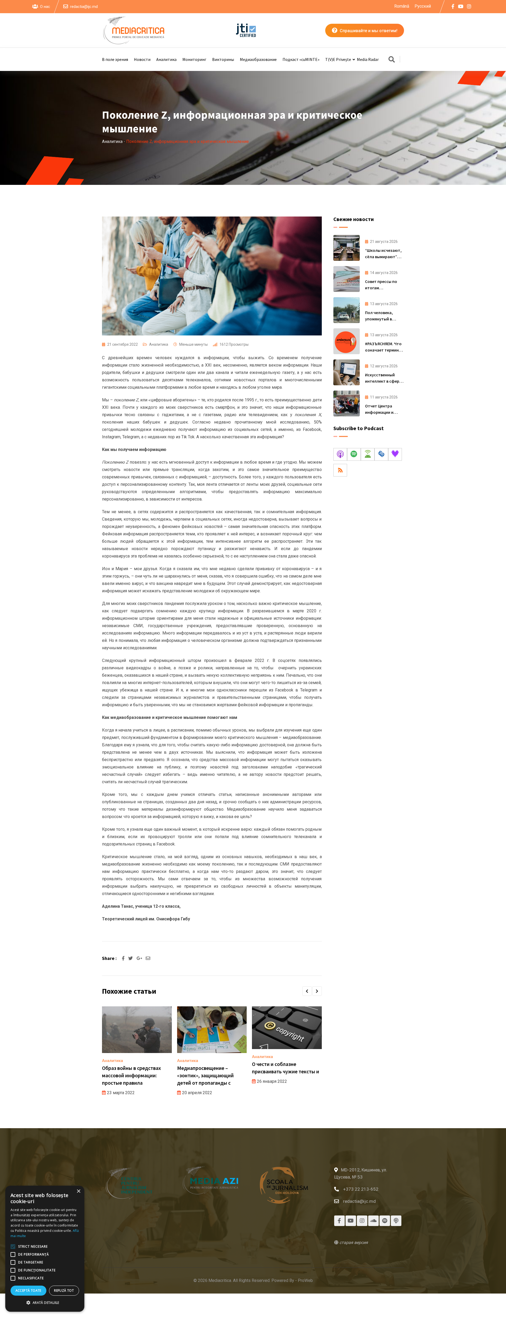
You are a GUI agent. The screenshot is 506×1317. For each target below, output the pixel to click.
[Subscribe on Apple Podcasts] (340, 454)
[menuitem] (402, 6)
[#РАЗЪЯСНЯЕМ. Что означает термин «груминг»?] (346, 341)
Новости (142, 59)
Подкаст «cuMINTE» (301, 59)
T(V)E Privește (338, 59)
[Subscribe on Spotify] (354, 454)
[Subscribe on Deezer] (395, 454)
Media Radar (368, 59)
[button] (307, 991)
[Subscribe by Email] (381, 454)
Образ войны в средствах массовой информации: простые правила (131, 1075)
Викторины (223, 59)
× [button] (78, 1191)
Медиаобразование (258, 59)
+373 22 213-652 (360, 1189)
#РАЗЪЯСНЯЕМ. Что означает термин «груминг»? (383, 350)
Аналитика (166, 59)
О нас (45, 6)
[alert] (44, 1249)
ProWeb (305, 1280)
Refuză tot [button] (64, 1290)
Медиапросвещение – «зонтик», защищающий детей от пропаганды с (205, 1075)
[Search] (391, 60)
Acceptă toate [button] (28, 1290)
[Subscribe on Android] (367, 454)
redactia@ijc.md (84, 6)
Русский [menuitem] (423, 5)
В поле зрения (115, 59)
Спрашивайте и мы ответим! (368, 30)
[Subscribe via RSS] (340, 470)
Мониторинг (194, 59)
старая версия (353, 1242)
